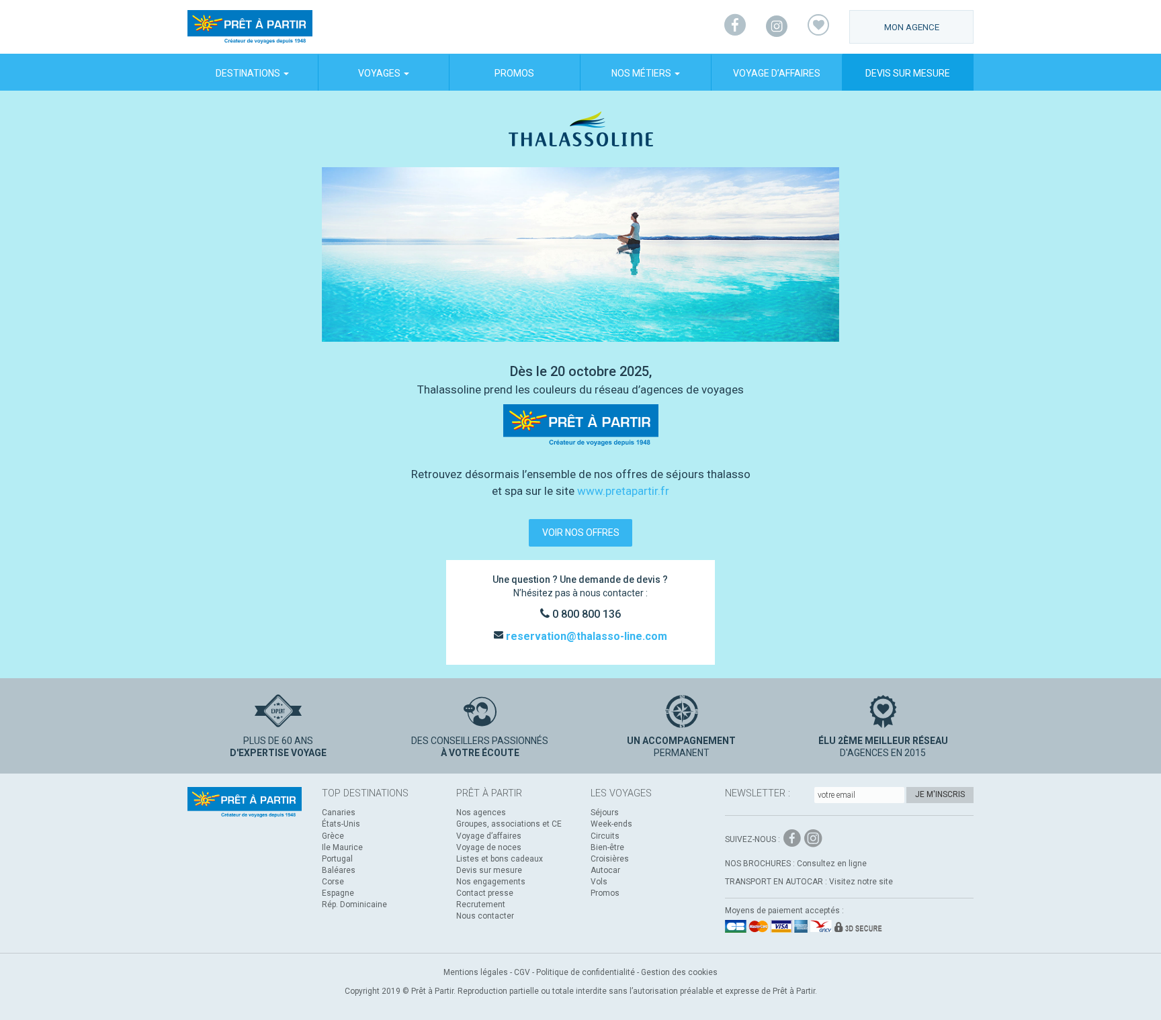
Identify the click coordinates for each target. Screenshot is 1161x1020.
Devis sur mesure (907, 73)
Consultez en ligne (832, 863)
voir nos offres (580, 532)
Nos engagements (490, 881)
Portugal (337, 859)
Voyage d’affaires (776, 73)
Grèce (333, 836)
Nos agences (481, 812)
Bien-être (607, 847)
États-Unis (341, 824)
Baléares (338, 870)
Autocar (605, 870)
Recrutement (480, 904)
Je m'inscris (940, 794)
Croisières (610, 859)
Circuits (605, 836)
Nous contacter (485, 916)
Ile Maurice (342, 847)
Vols (599, 881)
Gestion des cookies (679, 972)
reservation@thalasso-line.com (585, 636)
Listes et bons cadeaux (499, 859)
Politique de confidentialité (585, 972)
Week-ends (611, 824)
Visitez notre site (861, 881)
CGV (522, 972)
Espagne (338, 893)
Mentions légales (475, 972)
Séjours (605, 812)
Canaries (338, 812)
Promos (514, 73)
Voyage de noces (488, 847)
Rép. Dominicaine (354, 904)
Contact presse (484, 893)
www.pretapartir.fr (623, 491)
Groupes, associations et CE (509, 824)
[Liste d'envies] (818, 26)
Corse (333, 881)
